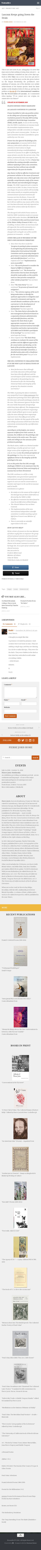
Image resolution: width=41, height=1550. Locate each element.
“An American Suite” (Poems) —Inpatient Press (18, 1141)
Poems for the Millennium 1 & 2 (13, 1489)
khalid (11, 630)
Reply (11, 672)
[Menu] (38, 3)
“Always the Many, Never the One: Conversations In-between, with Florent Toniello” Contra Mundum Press (20, 1031)
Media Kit (19, 787)
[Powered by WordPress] (13, 1543)
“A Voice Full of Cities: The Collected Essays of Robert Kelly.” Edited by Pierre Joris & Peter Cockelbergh (20, 1111)
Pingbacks (25, 624)
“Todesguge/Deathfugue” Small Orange (10, 969)
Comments (10, 624)
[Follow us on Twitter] (22, 740)
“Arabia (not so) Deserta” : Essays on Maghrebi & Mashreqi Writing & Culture (19, 1174)
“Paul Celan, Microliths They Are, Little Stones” (18, 1358)
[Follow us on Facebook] (19, 740)
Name (6, 700)
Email (23, 700)
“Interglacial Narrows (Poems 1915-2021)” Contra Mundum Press (16, 1000)
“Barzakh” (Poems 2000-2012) (12, 1202)
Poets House (6, 785)
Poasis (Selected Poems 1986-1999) (13, 1482)
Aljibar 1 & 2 (6, 1459)
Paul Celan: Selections (9, 1475)
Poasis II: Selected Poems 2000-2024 (14, 940)
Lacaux (16, 589)
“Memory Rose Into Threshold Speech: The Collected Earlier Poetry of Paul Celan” (20, 1324)
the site (12, 91)
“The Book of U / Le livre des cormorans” (16, 1289)
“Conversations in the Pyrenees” (13, 1082)
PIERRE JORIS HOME (20, 747)
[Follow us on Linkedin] (30, 740)
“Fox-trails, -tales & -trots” (10, 1231)
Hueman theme (32, 1543)
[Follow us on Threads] (33, 740)
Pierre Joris (8, 22)
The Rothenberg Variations (11, 1512)
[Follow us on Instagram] (26, 740)
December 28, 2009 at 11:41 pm (26, 630)
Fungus (9, 589)
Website (7, 707)
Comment (8, 684)
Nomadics (6, 3)
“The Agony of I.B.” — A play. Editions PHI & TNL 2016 (19, 1261)
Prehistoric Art (12, 8)
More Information (8, 787)
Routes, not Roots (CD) (9, 1505)
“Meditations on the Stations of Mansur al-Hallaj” (19, 1407)
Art (3, 8)
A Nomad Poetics (7, 1452)
